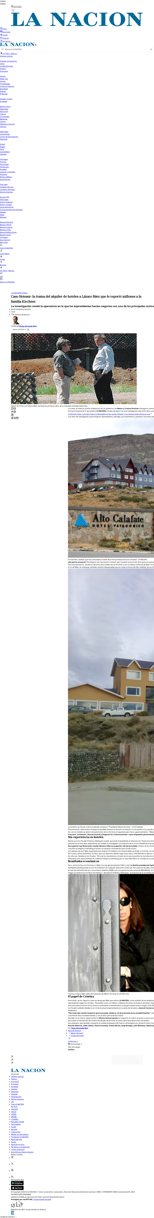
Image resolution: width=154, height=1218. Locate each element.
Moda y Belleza (6, 177)
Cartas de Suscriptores (9, 137)
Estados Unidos (6, 99)
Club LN (6, 38)
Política (24, 293)
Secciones (6, 32)
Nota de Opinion (74, 1030)
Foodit (5, 35)
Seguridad (4, 109)
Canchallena (5, 152)
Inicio (5, 29)
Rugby (2, 147)
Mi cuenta (6, 41)
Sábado (3, 212)
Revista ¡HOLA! (5, 225)
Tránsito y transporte (8, 61)
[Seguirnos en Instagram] (12, 1171)
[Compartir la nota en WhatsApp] (15, 411)
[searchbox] (76, 49)
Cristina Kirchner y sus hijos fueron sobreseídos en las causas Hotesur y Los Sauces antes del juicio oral (109, 414)
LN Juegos (4, 159)
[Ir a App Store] (17, 1189)
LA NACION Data (6, 66)
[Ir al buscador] (13, 10)
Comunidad (4, 116)
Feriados (3, 169)
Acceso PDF (4, 197)
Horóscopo (4, 167)
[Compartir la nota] (12, 411)
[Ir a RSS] (12, 1177)
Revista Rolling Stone (8, 232)
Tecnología (4, 164)
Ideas (2, 215)
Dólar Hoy (4, 79)
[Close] (12, 1056)
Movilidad (4, 89)
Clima (2, 64)
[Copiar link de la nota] (12, 415)
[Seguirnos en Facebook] (12, 1158)
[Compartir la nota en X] (15, 418)
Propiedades (5, 84)
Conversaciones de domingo (11, 210)
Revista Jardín (5, 235)
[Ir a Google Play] (17, 1184)
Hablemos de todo (7, 124)
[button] (77, 163)
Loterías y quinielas (7, 172)
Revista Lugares (6, 227)
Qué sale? (4, 184)
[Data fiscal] (12, 1214)
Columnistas (5, 134)
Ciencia (3, 121)
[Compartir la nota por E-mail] (17, 418)
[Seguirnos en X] (12, 1164)
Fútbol (2, 144)
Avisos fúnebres (6, 202)
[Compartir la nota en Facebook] (12, 418)
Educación (4, 111)
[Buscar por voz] (151, 49)
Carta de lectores (7, 207)
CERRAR (3, 1)
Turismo (3, 162)
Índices (3, 91)
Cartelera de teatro (7, 189)
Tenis (2, 149)
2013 (117, 411)
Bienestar (4, 119)
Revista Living (5, 230)
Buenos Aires (5, 106)
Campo (3, 81)
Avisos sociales (6, 205)
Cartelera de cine (6, 187)
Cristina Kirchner (77, 1036)
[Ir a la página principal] (77, 26)
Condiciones (38, 1199)
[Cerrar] (35, 45)
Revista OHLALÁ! (6, 222)
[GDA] (17, 1207)
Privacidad (47, 1199)
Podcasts (3, 174)
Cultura (3, 114)
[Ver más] (69, 1038)
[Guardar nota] (12, 408)
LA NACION (16, 293)
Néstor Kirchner (77, 1033)
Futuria (3, 76)
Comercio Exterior (7, 86)
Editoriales (4, 132)
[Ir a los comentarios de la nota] (15, 408)
